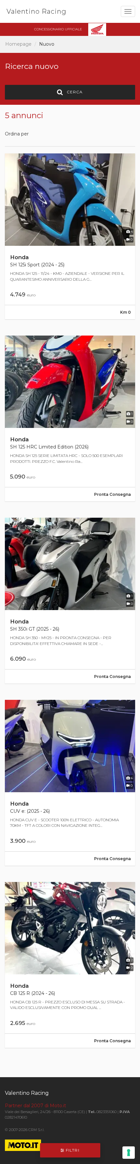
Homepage (18, 44)
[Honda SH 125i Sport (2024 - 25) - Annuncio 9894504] (70, 236)
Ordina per (17, 134)
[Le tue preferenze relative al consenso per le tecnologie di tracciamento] (128, 1152)
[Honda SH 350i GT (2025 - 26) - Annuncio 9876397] (70, 601)
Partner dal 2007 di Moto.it (35, 1106)
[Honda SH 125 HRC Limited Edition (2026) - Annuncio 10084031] (70, 418)
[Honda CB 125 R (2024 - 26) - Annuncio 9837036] (70, 965)
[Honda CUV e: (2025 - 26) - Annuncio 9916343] (70, 783)
